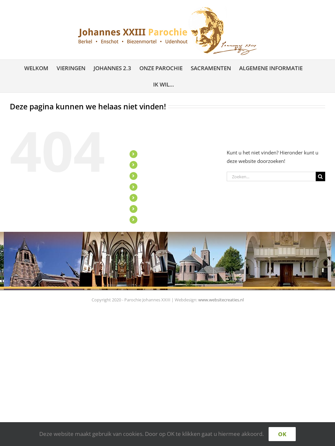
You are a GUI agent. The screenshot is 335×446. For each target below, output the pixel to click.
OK (282, 434)
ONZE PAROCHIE (159, 187)
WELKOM (151, 154)
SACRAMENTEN (157, 198)
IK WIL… (149, 219)
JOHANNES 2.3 (156, 176)
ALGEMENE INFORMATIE (167, 209)
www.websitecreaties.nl (221, 300)
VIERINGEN (153, 165)
